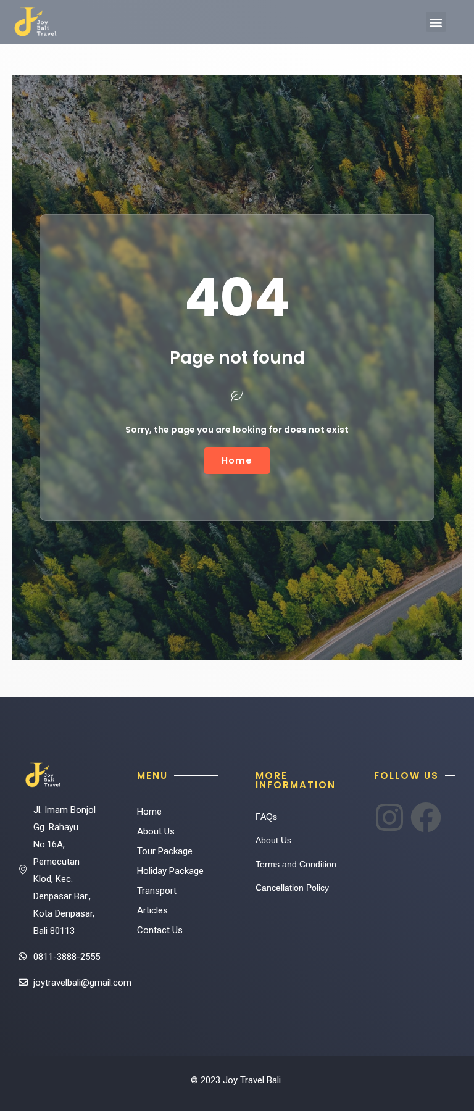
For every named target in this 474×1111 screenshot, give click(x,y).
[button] (436, 22)
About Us (156, 831)
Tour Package (165, 851)
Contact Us (160, 930)
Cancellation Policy (292, 888)
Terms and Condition (296, 864)
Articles (152, 910)
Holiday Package (170, 870)
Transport (157, 890)
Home (149, 811)
